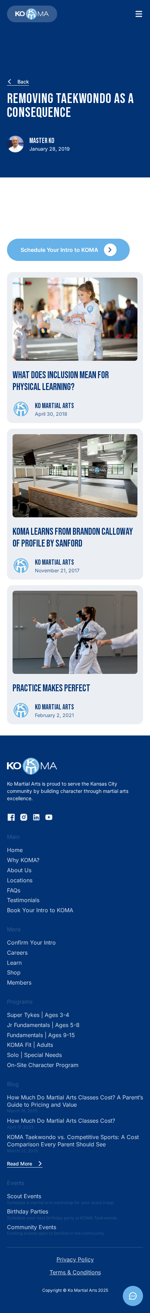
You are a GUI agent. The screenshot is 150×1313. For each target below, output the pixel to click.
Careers (17, 952)
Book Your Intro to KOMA (40, 910)
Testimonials (23, 900)
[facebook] (11, 817)
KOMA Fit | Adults (30, 1044)
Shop (14, 972)
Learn (14, 962)
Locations (19, 880)
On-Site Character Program (42, 1064)
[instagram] (24, 817)
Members (19, 982)
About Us (19, 870)
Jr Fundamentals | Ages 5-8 (43, 1024)
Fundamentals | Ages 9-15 (41, 1035)
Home (15, 849)
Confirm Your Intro (31, 942)
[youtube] (49, 817)
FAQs (13, 890)
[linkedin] (36, 817)
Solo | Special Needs (34, 1054)
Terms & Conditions (75, 1272)
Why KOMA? (23, 860)
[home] (32, 14)
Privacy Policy (75, 1259)
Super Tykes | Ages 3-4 (38, 1014)
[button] (139, 14)
